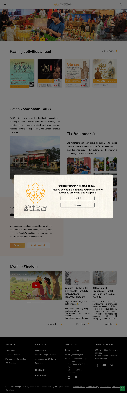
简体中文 (77, 198)
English (77, 205)
